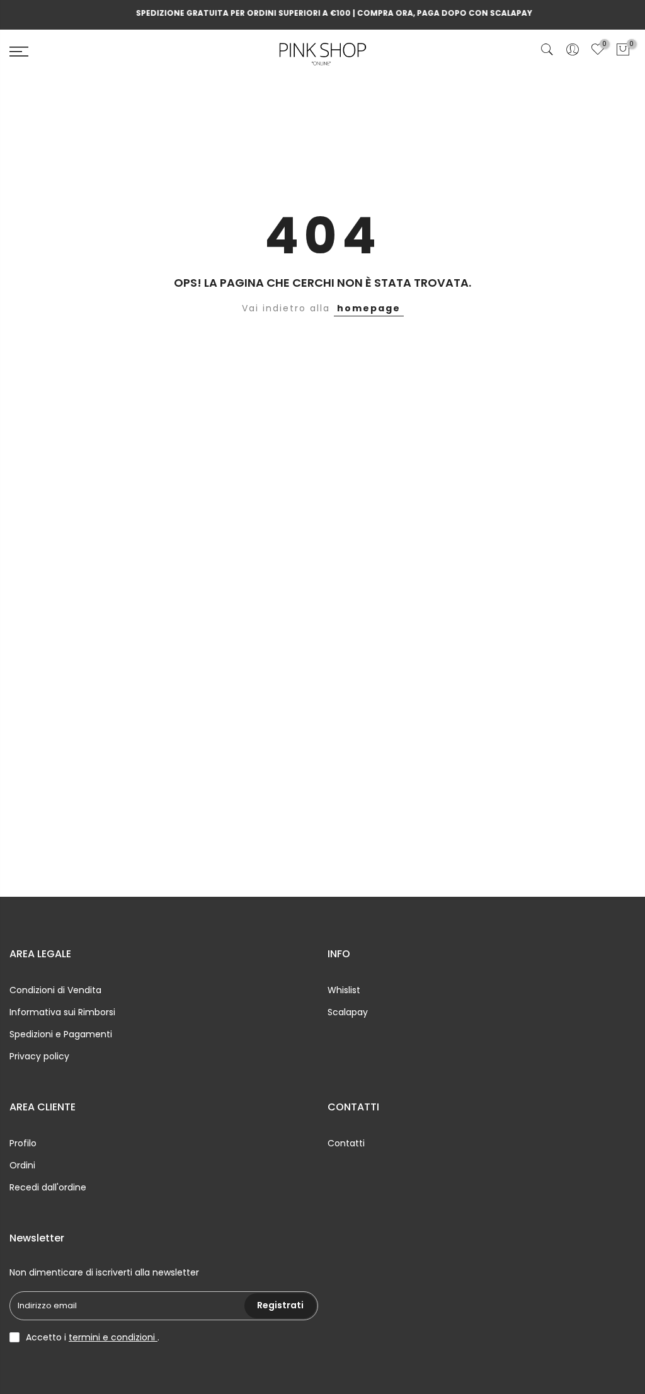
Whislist (344, 990)
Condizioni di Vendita (55, 990)
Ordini (22, 1165)
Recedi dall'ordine (47, 1187)
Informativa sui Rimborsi (62, 1012)
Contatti (346, 1143)
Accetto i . (92, 1337)
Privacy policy (39, 1056)
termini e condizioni (113, 1337)
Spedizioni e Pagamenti (60, 1034)
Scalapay (348, 1012)
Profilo (23, 1143)
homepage (369, 308)
